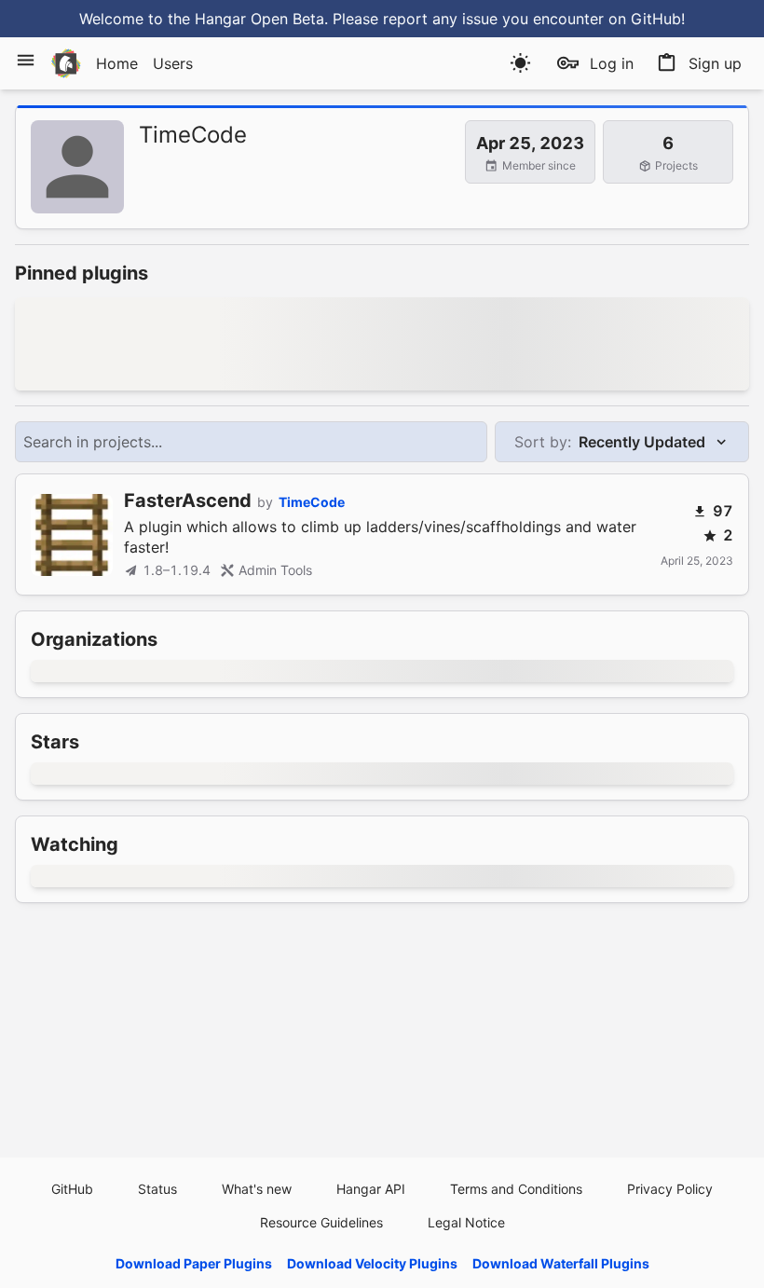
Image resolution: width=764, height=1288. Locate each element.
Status (157, 1189)
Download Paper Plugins (194, 1263)
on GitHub (644, 18)
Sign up (715, 63)
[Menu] (25, 60)
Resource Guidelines (321, 1222)
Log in (612, 63)
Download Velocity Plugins (372, 1263)
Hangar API (370, 1189)
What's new (257, 1189)
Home (117, 63)
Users (173, 63)
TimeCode (312, 502)
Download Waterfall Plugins (560, 1263)
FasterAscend (188, 500)
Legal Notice (466, 1222)
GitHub (72, 1189)
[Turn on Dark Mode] (520, 63)
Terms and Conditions (516, 1189)
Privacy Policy (670, 1189)
